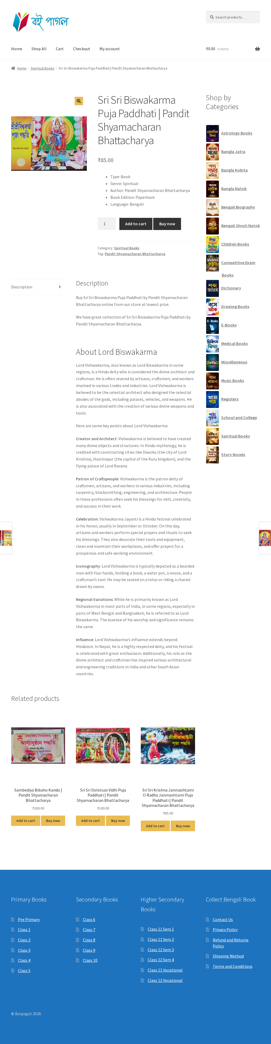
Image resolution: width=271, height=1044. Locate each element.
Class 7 (89, 929)
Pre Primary (29, 919)
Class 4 (24, 960)
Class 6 (89, 919)
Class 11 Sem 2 (161, 939)
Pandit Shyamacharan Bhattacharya (135, 253)
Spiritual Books (43, 68)
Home (16, 48)
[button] (79, 101)
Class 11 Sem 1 (161, 929)
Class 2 (24, 939)
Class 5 (24, 970)
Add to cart (135, 223)
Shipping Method (228, 956)
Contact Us (223, 919)
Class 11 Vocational (165, 970)
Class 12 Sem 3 (161, 949)
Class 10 (90, 960)
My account (110, 48)
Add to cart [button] (25, 820)
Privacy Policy (225, 929)
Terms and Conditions (232, 966)
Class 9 (89, 950)
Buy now (167, 223)
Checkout (81, 48)
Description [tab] (21, 286)
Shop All (39, 48)
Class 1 (24, 929)
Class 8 (89, 939)
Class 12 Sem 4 (161, 959)
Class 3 (24, 950)
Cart (60, 48)
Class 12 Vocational (165, 980)
